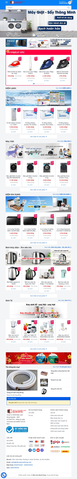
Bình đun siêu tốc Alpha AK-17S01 (30, 283)
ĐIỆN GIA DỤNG (13, 194)
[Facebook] (30, 450)
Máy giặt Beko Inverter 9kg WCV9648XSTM (13, 176)
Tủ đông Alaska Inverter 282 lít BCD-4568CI (46, 123)
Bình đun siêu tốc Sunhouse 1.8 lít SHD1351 (63, 283)
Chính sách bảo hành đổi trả (59, 426)
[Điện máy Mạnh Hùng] (38, 23)
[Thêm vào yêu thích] (10, 63)
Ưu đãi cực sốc (16, 52)
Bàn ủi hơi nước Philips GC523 (30, 72)
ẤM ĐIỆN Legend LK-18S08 (13, 283)
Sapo (56, 475)
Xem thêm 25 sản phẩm (37, 243)
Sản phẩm (10, 440)
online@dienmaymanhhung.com (21, 462)
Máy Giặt (10, 141)
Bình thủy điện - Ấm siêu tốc (19, 247)
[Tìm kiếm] (68, 7)
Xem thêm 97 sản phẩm (37, 136)
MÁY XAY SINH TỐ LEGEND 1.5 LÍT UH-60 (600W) (30, 336)
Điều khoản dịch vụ (56, 418)
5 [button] (43, 83)
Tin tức (30, 415)
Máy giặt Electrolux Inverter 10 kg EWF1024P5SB (63, 177)
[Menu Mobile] (7, 2)
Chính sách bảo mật (56, 415)
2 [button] (36, 83)
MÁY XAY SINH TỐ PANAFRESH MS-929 (47, 336)
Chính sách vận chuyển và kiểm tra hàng (58, 422)
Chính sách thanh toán (57, 431)
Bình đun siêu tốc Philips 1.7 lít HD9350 (47, 283)
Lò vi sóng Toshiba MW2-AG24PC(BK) (13, 230)
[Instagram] (42, 450)
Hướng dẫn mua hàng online (59, 428)
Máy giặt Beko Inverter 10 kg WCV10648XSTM (30, 177)
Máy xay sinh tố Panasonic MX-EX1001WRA (13, 336)
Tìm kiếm (31, 412)
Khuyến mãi (12, 398)
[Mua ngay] (22, 63)
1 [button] (34, 83)
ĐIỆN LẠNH (11, 88)
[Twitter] (34, 450)
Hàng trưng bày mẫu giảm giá (16, 446)
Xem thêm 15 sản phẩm (37, 349)
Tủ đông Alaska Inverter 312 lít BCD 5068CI (30, 123)
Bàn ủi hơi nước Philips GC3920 (46, 72)
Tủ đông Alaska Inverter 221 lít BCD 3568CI (63, 123)
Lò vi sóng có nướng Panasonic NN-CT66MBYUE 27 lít (46, 230)
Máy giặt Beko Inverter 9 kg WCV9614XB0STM (47, 177)
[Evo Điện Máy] (38, 151)
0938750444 (18, 465)
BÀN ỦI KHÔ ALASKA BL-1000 (14, 72)
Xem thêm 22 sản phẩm (37, 296)
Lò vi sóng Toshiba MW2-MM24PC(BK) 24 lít (30, 230)
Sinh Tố (9, 300)
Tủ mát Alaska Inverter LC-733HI (13, 123)
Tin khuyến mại (13, 367)
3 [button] (38, 83)
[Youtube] (38, 450)
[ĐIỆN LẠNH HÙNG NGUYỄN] (17, 2)
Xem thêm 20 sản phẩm (37, 190)
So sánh (14, 78)
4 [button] (41, 83)
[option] (38, 23)
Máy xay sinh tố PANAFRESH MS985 (63, 336)
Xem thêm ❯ (63, 88)
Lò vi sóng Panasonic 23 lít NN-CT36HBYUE (63, 230)
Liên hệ (52, 412)
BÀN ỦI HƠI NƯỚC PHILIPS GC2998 (62, 72)
